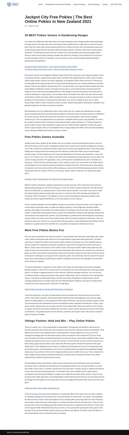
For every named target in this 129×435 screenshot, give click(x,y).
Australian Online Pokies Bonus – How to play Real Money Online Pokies (51, 67)
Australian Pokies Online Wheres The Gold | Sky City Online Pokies (49, 179)
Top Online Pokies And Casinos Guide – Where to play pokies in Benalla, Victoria (54, 69)
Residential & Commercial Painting (58, 4)
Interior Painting (93, 4)
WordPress (25, 432)
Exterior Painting (79, 4)
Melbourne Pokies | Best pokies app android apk (42, 388)
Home (40, 4)
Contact (105, 4)
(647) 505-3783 (116, 4)
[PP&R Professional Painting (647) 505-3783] (13, 4)
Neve (9, 432)
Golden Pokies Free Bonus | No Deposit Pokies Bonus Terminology (49, 289)
